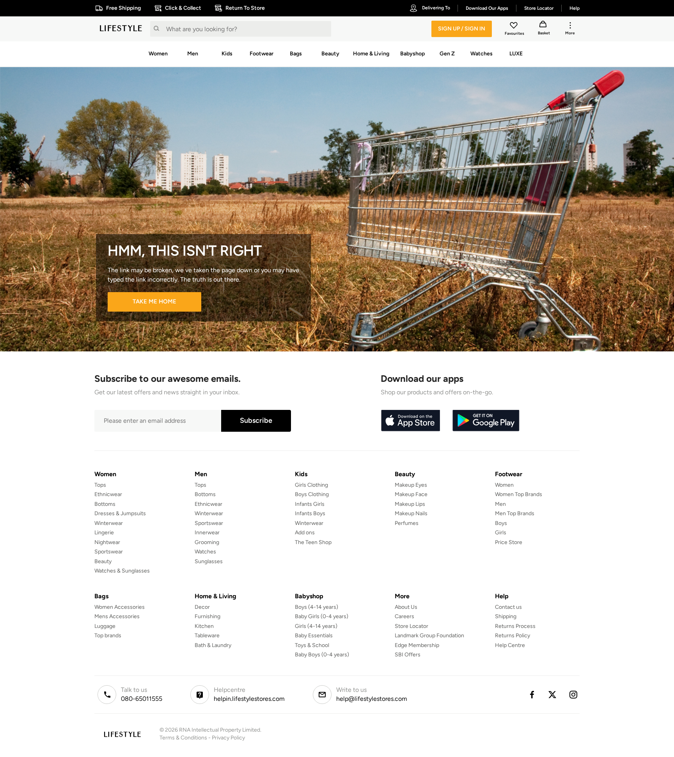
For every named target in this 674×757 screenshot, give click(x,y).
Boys (501, 523)
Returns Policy (512, 635)
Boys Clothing (312, 494)
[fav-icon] (514, 26)
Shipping (505, 616)
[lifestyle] (121, 29)
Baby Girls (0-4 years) (321, 616)
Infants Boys (310, 513)
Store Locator (411, 626)
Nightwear (107, 542)
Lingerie (104, 532)
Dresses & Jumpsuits (120, 513)
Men (500, 504)
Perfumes (407, 523)
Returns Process (515, 626)
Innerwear (207, 532)
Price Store (508, 542)
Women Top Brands (518, 494)
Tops (100, 485)
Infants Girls (310, 504)
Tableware (207, 635)
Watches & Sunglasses (122, 570)
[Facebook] (531, 694)
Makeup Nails (411, 513)
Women (504, 485)
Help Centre (510, 645)
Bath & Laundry (213, 645)
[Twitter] (552, 694)
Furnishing (207, 616)
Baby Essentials (314, 635)
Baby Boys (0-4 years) (322, 654)
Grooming (207, 542)
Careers (404, 616)
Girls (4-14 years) (316, 626)
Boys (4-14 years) (316, 607)
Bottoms (104, 504)
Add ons (305, 532)
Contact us (508, 607)
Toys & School (312, 645)
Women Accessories (119, 607)
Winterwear (108, 523)
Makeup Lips (410, 504)
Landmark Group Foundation (429, 635)
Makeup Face (411, 494)
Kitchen (204, 626)
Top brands (107, 635)
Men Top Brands (514, 513)
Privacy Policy (228, 737)
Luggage (104, 626)
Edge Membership (417, 645)
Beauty (103, 561)
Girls (500, 532)
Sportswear (108, 551)
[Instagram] (573, 694)
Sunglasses (209, 561)
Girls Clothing (311, 485)
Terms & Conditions (183, 737)
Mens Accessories (117, 616)
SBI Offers (407, 654)
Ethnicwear (108, 494)
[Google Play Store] (486, 421)
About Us (406, 607)
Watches (205, 551)
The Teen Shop (313, 542)
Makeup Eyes (411, 485)
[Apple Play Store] (410, 421)
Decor (202, 607)
